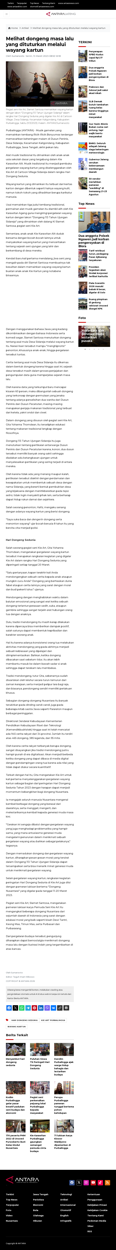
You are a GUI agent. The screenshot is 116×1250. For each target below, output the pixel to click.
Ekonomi (38, 1205)
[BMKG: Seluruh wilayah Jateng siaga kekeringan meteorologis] (82, 147)
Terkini (10, 3)
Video (9, 1215)
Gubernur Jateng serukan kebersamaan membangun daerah (98, 165)
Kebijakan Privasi (97, 1205)
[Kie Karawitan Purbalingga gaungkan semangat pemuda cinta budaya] (40, 1125)
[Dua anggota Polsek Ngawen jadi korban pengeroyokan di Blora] (82, 72)
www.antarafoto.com (17, 6)
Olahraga (38, 1215)
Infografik (65, 1220)
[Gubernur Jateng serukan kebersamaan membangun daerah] (82, 163)
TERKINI (85, 42)
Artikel (25, 28)
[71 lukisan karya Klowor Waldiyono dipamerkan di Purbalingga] (64, 1125)
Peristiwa (38, 1199)
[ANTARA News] (61, 14)
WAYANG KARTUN (17, 1027)
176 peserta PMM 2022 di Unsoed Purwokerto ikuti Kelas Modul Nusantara (16, 1141)
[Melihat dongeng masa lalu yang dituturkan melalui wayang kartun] (94, 221)
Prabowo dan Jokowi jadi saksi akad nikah (98, 90)
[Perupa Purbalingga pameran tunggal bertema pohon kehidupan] (64, 1087)
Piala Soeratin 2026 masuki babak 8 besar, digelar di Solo (97, 288)
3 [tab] (94, 349)
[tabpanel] (94, 336)
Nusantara (12, 1220)
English (64, 1215)
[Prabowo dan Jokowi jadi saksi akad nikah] (82, 91)
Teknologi (66, 1194)
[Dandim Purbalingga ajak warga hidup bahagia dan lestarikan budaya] (64, 1049)
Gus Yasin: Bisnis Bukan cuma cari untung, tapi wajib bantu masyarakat (98, 130)
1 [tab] (85, 349)
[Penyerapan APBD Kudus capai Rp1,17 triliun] (82, 55)
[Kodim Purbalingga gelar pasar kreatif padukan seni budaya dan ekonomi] (16, 1087)
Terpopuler (22, 3)
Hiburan (37, 1220)
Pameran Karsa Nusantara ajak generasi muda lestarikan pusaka (93, 334)
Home (14, 28)
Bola (35, 1210)
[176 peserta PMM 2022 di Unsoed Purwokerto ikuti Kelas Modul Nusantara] (16, 1125)
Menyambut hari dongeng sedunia (15, 1062)
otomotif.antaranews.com (42, 6)
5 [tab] (103, 349)
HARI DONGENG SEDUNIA (24, 1020)
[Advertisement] (40, 302)
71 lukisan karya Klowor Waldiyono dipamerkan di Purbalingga (63, 1141)
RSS (89, 1231)
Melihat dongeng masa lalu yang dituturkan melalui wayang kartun (69, 28)
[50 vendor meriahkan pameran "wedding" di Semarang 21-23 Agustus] (82, 183)
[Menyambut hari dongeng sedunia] (16, 1049)
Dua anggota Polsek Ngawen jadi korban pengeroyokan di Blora (98, 74)
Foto (82, 318)
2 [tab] (89, 349)
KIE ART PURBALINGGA (53, 1020)
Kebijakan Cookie (97, 1210)
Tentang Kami (48, 3)
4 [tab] (98, 349)
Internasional (68, 1205)
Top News (34, 3)
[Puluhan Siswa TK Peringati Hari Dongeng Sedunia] (40, 1049)
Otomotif (65, 1210)
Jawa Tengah (40, 1194)
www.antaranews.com (68, 3)
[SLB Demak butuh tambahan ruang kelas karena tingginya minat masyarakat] (82, 105)
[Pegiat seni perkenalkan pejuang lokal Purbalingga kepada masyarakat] (40, 1087)
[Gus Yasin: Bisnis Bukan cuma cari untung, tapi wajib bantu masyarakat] (82, 128)
